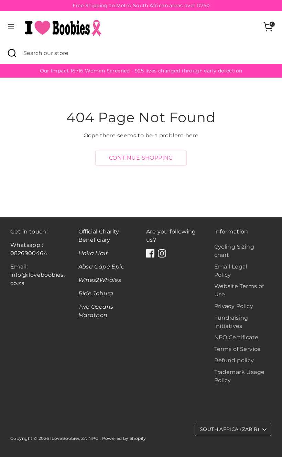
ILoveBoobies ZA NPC (75, 438)
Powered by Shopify (124, 438)
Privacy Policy (233, 306)
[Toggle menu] (11, 27)
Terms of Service (237, 349)
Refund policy (234, 360)
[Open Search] (11, 53)
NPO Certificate (236, 337)
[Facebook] (150, 253)
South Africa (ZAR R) (229, 429)
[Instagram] (162, 253)
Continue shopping (141, 158)
